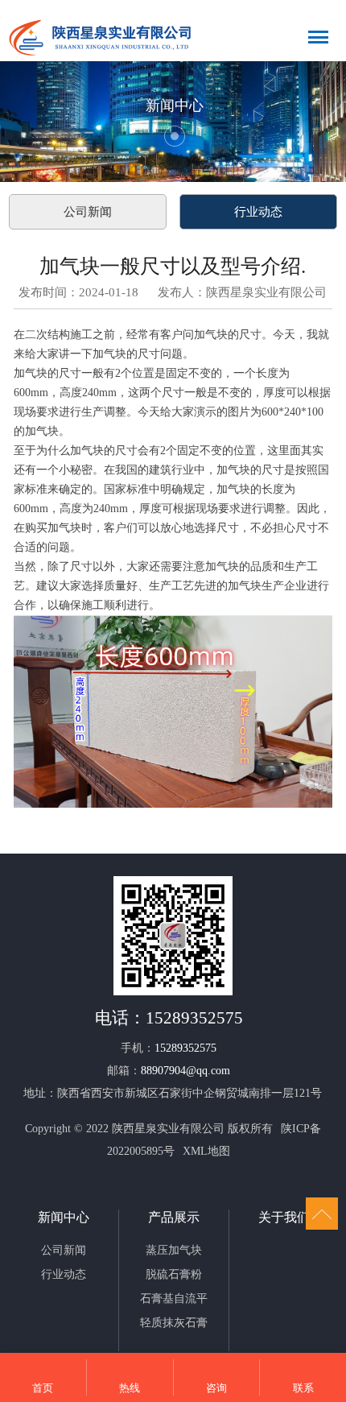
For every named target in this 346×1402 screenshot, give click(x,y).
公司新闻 (88, 211)
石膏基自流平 (174, 1298)
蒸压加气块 (174, 1250)
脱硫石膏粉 (174, 1274)
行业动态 (258, 211)
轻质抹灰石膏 (174, 1323)
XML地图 (206, 1151)
